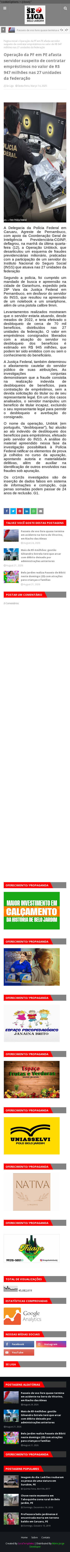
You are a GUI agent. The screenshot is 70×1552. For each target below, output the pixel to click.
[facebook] (19, 1344)
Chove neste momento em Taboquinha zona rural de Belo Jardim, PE (40, 1499)
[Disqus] (35, 737)
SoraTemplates (26, 1543)
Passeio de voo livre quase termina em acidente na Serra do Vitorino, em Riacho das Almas (42, 535)
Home (24, 1537)
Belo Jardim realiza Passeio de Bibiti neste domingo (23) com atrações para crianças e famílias (43, 576)
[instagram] (51, 1344)
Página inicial (10, 41)
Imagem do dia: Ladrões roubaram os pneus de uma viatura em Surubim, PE (42, 1480)
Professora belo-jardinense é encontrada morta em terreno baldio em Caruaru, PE (40, 1517)
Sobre (34, 1537)
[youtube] (19, 1352)
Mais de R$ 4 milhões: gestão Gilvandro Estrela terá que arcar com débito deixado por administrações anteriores (41, 555)
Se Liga (10, 85)
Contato (45, 1537)
